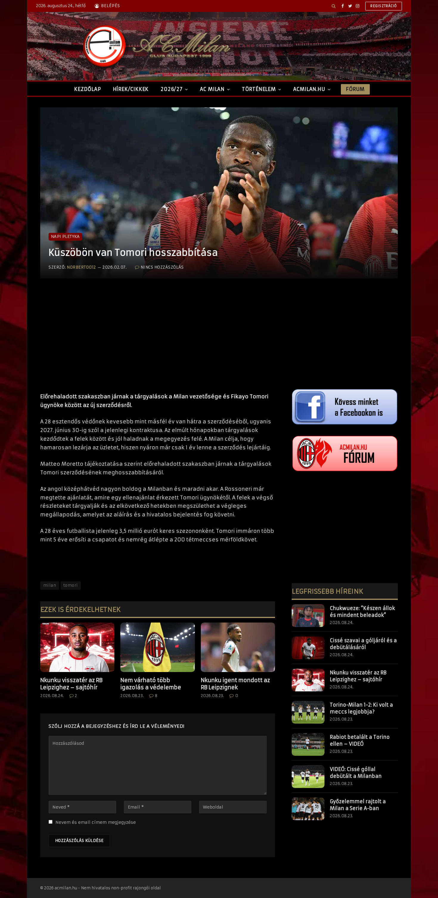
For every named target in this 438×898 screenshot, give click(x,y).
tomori (70, 585)
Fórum (355, 89)
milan (49, 585)
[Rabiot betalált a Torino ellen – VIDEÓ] (308, 744)
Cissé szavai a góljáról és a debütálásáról (363, 643)
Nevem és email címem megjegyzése (95, 822)
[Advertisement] (157, 341)
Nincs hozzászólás (162, 267)
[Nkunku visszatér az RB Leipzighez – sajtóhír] (77, 647)
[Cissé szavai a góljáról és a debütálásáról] (308, 648)
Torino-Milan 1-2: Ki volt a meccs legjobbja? (361, 708)
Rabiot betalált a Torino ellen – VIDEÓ (360, 740)
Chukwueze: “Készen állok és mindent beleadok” (362, 611)
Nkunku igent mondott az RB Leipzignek (235, 684)
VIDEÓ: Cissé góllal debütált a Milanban (356, 772)
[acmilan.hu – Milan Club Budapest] (155, 46)
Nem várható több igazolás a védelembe (150, 684)
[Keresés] (333, 6)
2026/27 (172, 89)
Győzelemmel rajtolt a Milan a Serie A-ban (358, 804)
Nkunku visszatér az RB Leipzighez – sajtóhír (71, 684)
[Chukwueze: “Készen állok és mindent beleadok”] (308, 615)
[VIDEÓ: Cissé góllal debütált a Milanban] (308, 776)
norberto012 (81, 267)
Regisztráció (383, 6)
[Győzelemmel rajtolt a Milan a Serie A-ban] (308, 809)
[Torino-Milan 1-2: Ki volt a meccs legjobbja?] (308, 712)
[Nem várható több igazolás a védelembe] (157, 647)
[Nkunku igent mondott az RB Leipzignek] (238, 647)
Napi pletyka (65, 236)
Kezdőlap (87, 89)
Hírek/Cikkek (131, 89)
